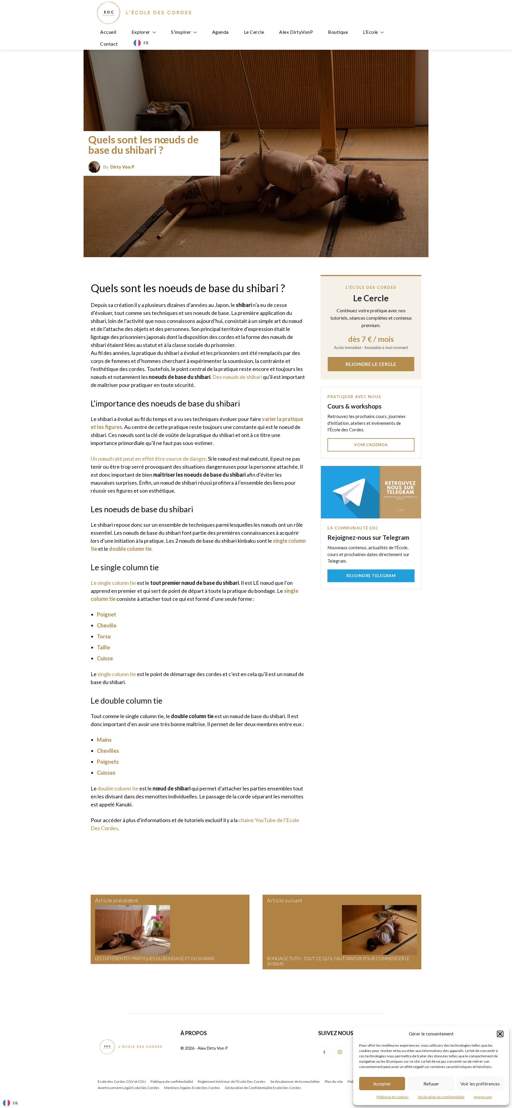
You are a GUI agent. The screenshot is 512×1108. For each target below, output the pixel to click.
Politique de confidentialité (172, 1081)
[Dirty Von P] (95, 167)
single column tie (116, 674)
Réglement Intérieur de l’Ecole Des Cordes (231, 1081)
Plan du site (334, 1081)
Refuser (431, 1083)
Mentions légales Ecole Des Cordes (192, 1087)
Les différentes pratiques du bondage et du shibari (155, 958)
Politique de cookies (393, 1097)
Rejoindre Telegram (371, 575)
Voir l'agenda (371, 444)
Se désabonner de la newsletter (295, 1081)
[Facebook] (324, 1053)
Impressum (483, 1097)
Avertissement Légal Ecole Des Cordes (128, 1087)
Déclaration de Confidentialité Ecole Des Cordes (263, 1087)
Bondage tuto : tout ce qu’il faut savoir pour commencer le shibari (338, 961)
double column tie (117, 788)
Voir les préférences (480, 1083)
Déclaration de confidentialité (441, 1097)
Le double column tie (126, 700)
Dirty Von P (122, 167)
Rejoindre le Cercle (370, 364)
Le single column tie (125, 567)
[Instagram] (340, 1052)
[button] (500, 1034)
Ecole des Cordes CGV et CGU (122, 1081)
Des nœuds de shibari (237, 377)
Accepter (382, 1083)
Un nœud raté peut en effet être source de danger (148, 458)
